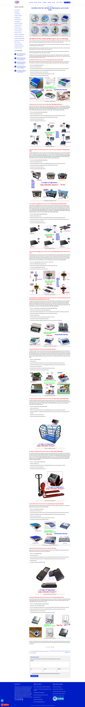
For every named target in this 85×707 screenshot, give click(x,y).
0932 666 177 (38, 697)
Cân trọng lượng (17, 21)
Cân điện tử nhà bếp (17, 25)
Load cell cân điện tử (18, 44)
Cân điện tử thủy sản (18, 19)
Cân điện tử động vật (18, 30)
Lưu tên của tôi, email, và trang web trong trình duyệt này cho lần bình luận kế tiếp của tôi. (46, 673)
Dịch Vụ (53, 2)
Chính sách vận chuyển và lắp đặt (59, 693)
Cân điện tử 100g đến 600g (19, 34)
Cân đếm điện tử (17, 17)
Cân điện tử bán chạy (18, 47)
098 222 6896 (40, 699)
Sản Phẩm (44, 2)
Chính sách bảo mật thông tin (58, 689)
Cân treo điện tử (17, 13)
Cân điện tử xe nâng (17, 32)
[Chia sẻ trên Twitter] (48, 647)
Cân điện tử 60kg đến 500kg (19, 38)
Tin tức (57, 2)
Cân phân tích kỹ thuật (18, 23)
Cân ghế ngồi (16, 11)
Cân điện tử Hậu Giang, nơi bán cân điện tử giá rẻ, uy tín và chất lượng (21, 67)
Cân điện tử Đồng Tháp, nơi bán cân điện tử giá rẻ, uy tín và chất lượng (21, 58)
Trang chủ (31, 2)
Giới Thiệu (35, 2)
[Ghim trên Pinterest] (52, 647)
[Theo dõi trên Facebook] (15, 699)
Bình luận (32, 660)
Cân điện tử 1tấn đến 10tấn (19, 40)
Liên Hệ (61, 2)
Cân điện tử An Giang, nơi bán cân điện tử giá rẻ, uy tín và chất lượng (21, 71)
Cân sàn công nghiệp (18, 28)
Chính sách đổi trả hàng (57, 686)
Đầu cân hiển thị (17, 42)
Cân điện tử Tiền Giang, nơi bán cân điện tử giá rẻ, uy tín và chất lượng (21, 63)
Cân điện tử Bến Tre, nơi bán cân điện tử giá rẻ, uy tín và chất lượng (21, 54)
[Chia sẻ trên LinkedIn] (53, 647)
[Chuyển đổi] (25, 10)
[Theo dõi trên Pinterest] (22, 699)
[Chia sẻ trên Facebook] (46, 647)
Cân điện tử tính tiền (17, 15)
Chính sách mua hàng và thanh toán (59, 691)
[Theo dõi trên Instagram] (17, 699)
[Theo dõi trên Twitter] (19, 699)
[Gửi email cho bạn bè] (50, 647)
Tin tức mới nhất (50, 6)
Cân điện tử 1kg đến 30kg (18, 36)
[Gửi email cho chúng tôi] (20, 699)
